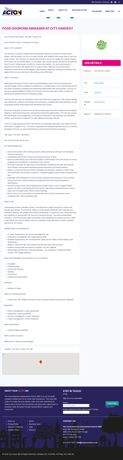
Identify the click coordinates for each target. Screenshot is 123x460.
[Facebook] (111, 2)
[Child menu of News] (48, 17)
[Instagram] (115, 2)
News (31, 421)
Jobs (31, 427)
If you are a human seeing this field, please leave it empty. (88, 408)
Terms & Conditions (15, 427)
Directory (109, 11)
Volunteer (97, 11)
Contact (106, 2)
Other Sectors (99, 102)
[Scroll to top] (118, 453)
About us (11, 421)
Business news (35, 424)
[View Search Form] (119, 11)
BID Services (96, 2)
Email (65, 402)
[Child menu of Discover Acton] (72, 17)
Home (42, 11)
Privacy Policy (13, 424)
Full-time (97, 92)
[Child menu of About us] (58, 17)
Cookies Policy (13, 430)
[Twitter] (119, 2)
